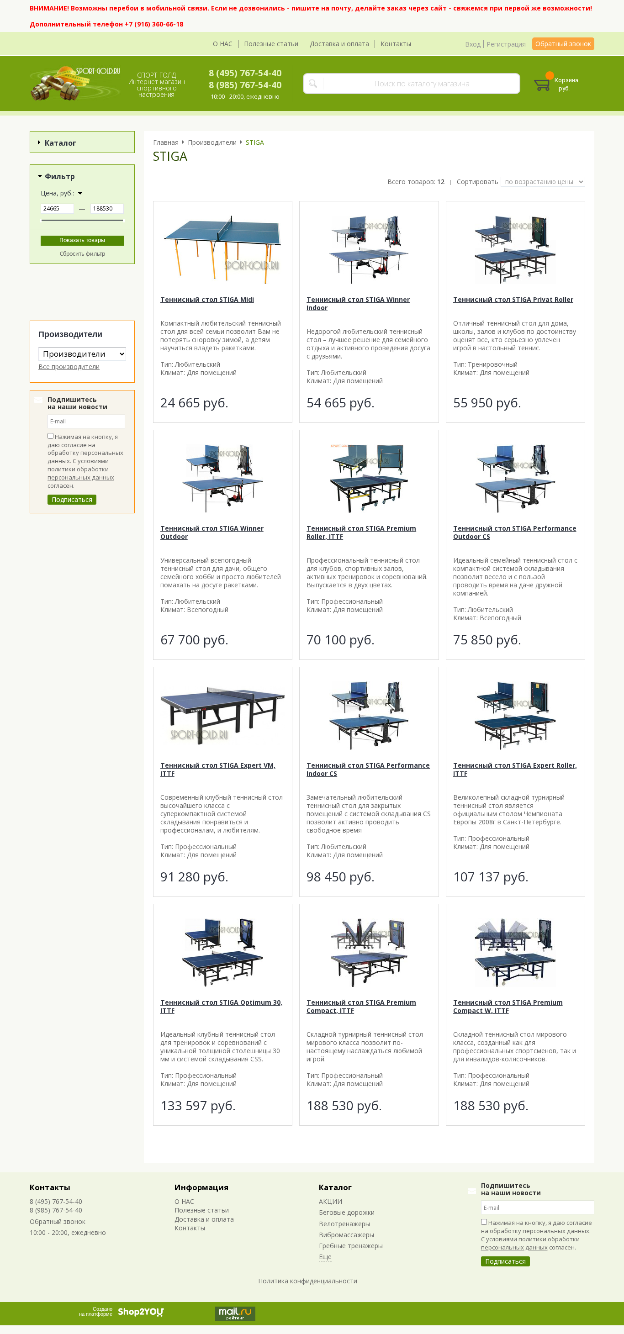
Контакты (396, 43)
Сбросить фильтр (82, 254)
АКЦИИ (330, 1201)
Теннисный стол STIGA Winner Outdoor (212, 532)
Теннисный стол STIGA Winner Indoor (358, 303)
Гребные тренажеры (351, 1245)
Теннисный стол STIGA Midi (207, 299)
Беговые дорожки (347, 1212)
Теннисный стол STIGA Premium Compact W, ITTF (508, 1006)
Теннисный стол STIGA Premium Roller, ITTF (361, 532)
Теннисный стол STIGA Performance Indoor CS (368, 769)
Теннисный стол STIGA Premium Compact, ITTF (361, 1006)
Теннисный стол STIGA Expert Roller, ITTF (515, 769)
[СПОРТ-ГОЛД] (75, 83)
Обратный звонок (563, 43)
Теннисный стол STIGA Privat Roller (513, 299)
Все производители (69, 366)
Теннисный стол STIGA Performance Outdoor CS (514, 532)
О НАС (223, 43)
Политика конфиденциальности (307, 1280)
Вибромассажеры (346, 1234)
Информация (201, 1187)
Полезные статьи (271, 43)
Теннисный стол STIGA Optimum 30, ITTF (221, 1006)
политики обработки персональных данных (81, 473)
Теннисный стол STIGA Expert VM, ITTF (217, 769)
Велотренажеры (344, 1223)
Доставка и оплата (339, 43)
